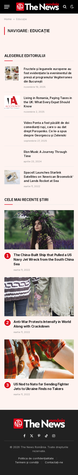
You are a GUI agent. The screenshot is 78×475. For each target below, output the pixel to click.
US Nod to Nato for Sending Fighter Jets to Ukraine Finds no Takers (41, 386)
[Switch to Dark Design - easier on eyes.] (71, 7)
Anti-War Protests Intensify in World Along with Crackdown (42, 324)
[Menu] (7, 6)
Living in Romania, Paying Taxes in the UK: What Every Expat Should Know (48, 102)
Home (8, 19)
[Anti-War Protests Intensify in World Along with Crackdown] (39, 296)
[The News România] (37, 6)
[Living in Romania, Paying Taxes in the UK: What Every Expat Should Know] (12, 102)
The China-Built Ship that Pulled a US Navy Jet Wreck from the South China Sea (44, 259)
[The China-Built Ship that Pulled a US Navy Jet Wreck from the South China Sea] (39, 229)
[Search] (64, 6)
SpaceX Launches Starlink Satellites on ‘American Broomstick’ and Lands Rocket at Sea (48, 177)
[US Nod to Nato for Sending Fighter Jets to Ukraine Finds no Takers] (39, 359)
